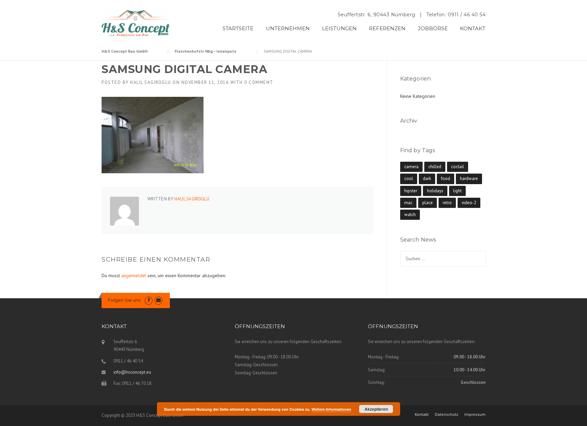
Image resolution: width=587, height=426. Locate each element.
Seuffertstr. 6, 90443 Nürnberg (376, 15)
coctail (457, 167)
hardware (469, 178)
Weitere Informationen (331, 409)
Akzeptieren (376, 409)
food (445, 178)
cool (408, 178)
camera (411, 167)
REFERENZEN (387, 28)
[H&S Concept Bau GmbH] (136, 23)
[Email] (158, 300)
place (427, 203)
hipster (410, 191)
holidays (435, 191)
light (457, 191)
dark (427, 178)
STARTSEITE (238, 28)
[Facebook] (149, 300)
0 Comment (258, 82)
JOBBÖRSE (433, 28)
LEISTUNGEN (339, 28)
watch (410, 214)
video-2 (469, 203)
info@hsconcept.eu (132, 372)
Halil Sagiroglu (150, 82)
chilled (434, 167)
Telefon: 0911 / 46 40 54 (455, 15)
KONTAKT (472, 28)
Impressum (474, 414)
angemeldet (133, 275)
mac (408, 203)
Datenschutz (446, 414)
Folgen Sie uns (124, 300)
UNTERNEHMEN (288, 28)
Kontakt (422, 414)
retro (447, 203)
